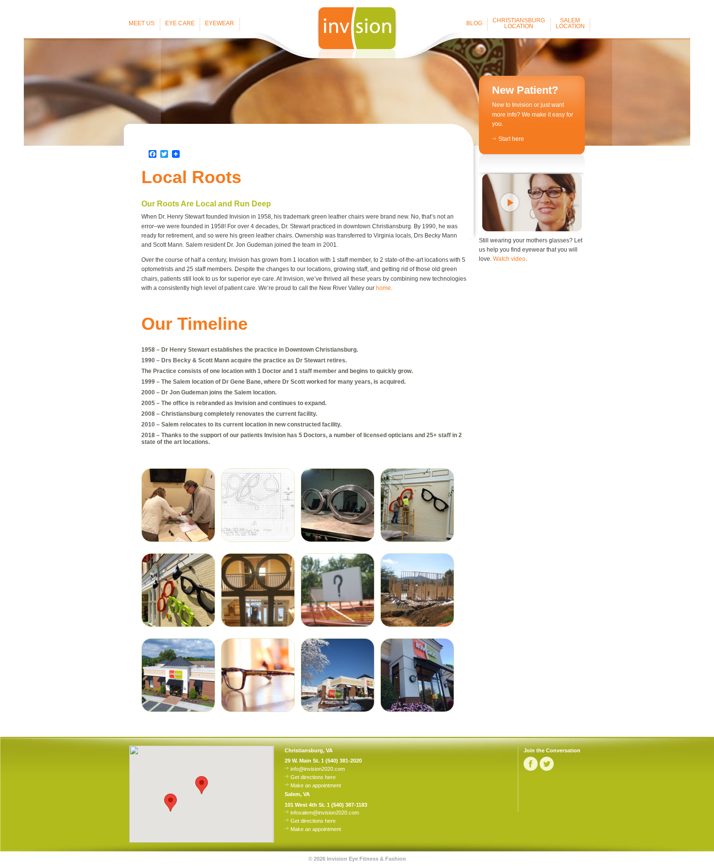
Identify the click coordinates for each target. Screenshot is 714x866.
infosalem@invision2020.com (324, 812)
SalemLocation (570, 23)
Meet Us (141, 23)
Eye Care (180, 23)
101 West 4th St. (305, 805)
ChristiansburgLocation (519, 23)
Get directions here (313, 777)
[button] (170, 803)
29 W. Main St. (302, 761)
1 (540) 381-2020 (341, 761)
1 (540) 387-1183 (347, 805)
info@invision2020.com (317, 769)
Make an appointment (315, 785)
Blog (474, 23)
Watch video (509, 258)
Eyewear (219, 23)
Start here (511, 139)
